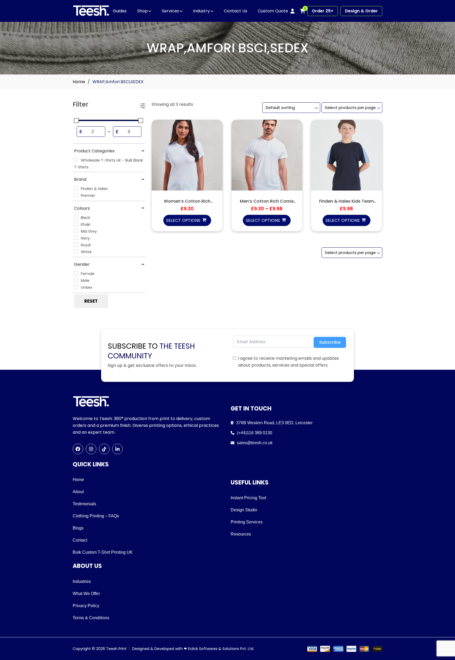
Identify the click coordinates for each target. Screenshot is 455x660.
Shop (142, 11)
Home (79, 82)
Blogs (78, 528)
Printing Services (247, 522)
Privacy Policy (86, 605)
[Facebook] (78, 449)
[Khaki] (76, 224)
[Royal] (76, 244)
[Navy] (76, 238)
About (78, 491)
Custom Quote (273, 11)
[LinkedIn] (117, 449)
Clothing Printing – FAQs (96, 516)
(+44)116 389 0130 (254, 433)
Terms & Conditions (91, 618)
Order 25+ (322, 11)
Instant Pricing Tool (248, 498)
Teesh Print (116, 648)
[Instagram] (91, 449)
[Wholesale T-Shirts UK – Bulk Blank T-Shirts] (76, 160)
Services (170, 11)
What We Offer (86, 593)
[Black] (76, 217)
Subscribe (329, 342)
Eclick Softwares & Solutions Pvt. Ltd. (221, 648)
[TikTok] (104, 449)
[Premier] (76, 195)
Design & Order (361, 11)
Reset (91, 301)
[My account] (292, 11)
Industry (201, 11)
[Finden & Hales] (76, 188)
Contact (80, 540)
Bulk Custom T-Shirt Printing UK (103, 552)
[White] (76, 251)
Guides (120, 11)
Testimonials (84, 504)
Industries (82, 581)
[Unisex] (76, 287)
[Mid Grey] (76, 231)
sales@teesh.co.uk (255, 443)
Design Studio (244, 510)
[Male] (76, 280)
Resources (241, 534)
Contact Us (235, 11)
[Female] (76, 273)
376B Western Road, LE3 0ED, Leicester (274, 423)
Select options (183, 220)
